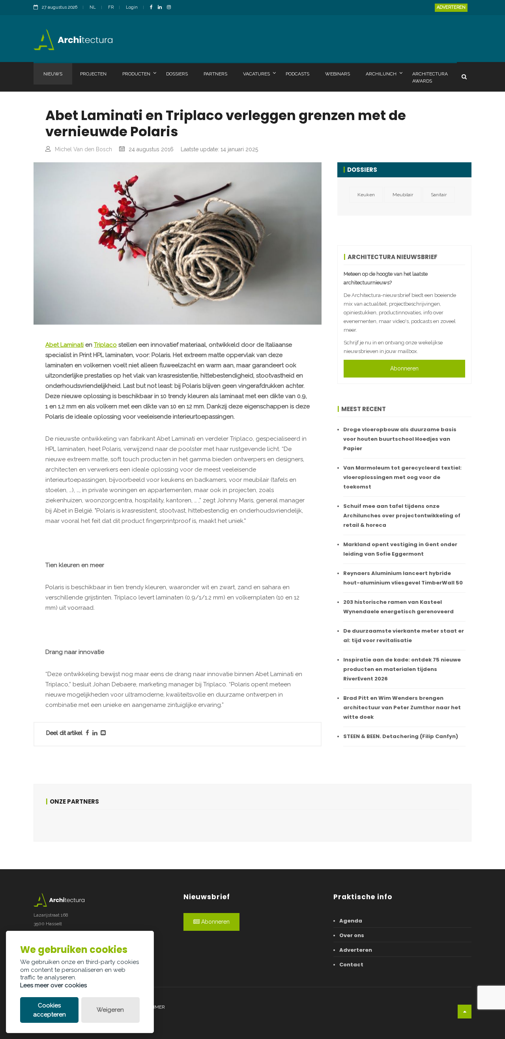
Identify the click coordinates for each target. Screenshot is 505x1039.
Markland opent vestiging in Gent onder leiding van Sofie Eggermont (400, 549)
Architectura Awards (430, 77)
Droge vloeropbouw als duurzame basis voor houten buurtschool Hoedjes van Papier (399, 439)
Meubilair (403, 194)
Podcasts (297, 74)
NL (93, 7)
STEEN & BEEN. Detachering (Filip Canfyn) (400, 736)
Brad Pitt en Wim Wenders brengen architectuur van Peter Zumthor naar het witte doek (402, 707)
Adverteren (451, 7)
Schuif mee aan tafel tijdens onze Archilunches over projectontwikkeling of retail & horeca (401, 515)
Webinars (337, 74)
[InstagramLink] (171, 7)
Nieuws (52, 74)
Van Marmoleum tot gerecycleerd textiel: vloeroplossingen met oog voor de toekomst (402, 477)
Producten (136, 74)
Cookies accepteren (49, 1010)
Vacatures (256, 74)
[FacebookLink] (153, 7)
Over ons (351, 935)
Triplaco (105, 344)
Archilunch (381, 74)
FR (111, 7)
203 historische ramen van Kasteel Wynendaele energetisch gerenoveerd (398, 606)
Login (132, 7)
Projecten (93, 74)
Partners (215, 74)
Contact (351, 964)
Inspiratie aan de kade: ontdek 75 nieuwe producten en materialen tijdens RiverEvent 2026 (402, 669)
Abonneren (404, 368)
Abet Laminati (64, 344)
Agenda (350, 920)
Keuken (366, 194)
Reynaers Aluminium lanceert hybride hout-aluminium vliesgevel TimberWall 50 (403, 577)
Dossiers (177, 74)
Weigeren (110, 1009)
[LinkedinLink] (162, 7)
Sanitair (439, 194)
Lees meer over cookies (53, 985)
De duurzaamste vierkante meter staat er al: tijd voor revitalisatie (403, 635)
